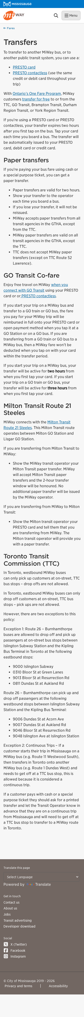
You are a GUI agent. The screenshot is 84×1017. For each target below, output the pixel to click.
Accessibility (58, 986)
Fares (10, 28)
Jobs (7, 914)
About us (10, 908)
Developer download (19, 926)
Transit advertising (18, 920)
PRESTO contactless (30, 73)
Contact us (11, 902)
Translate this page (17, 868)
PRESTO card (24, 67)
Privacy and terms (18, 986)
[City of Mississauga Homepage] (17, 4)
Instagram (18, 956)
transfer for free (36, 99)
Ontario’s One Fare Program (37, 93)
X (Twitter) (18, 944)
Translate (43, 884)
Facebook (17, 950)
